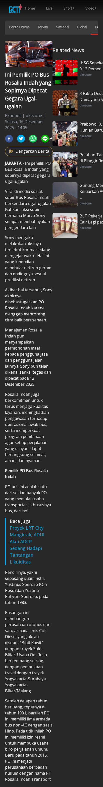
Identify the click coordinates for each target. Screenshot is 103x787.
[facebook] (9, 139)
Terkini (43, 27)
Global (82, 27)
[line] (45, 139)
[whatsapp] (33, 139)
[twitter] (21, 139)
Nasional (62, 27)
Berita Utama (19, 27)
